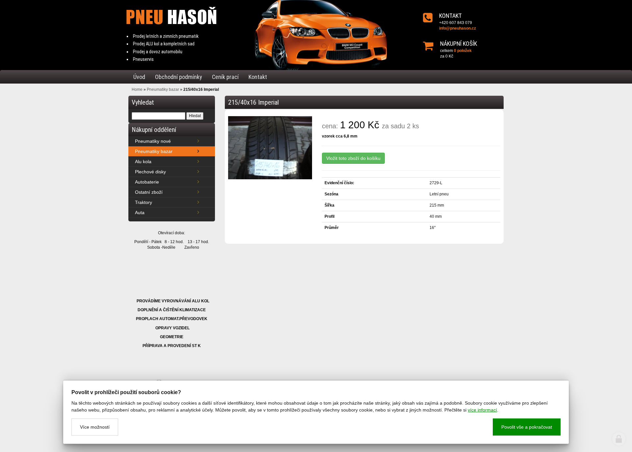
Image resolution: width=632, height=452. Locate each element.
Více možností (95, 427)
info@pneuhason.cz (457, 28)
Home (137, 89)
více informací (482, 410)
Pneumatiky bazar (163, 89)
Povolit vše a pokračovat (526, 427)
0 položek (463, 50)
